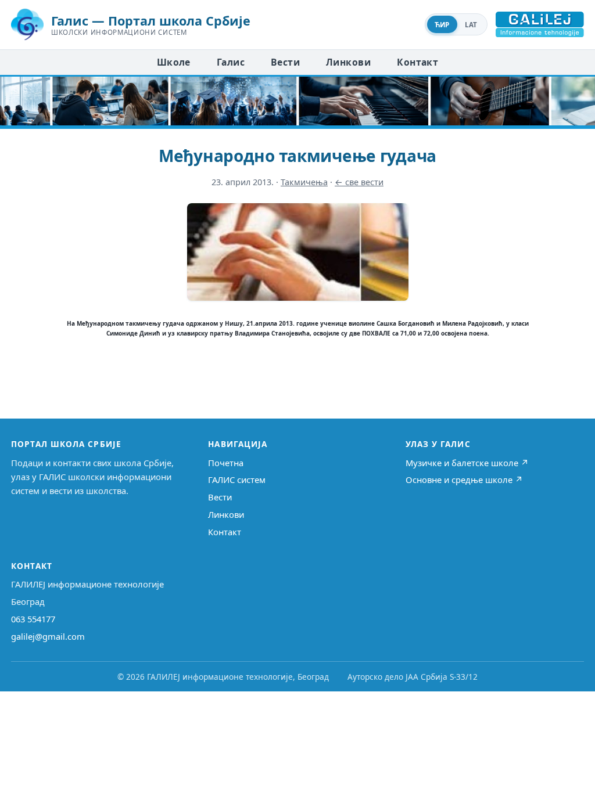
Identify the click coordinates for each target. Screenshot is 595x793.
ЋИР (442, 24)
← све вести (359, 182)
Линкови (348, 62)
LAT (471, 24)
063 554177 (33, 619)
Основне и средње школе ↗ (464, 479)
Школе (174, 62)
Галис (231, 62)
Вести (285, 62)
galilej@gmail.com (48, 636)
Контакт (417, 62)
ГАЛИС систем (237, 479)
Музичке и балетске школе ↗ (467, 462)
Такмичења (304, 182)
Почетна (225, 462)
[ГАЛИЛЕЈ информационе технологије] (540, 24)
